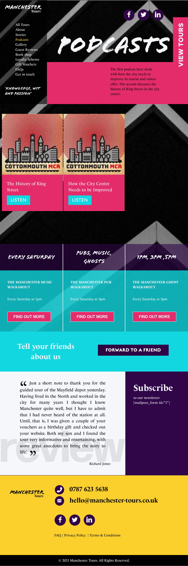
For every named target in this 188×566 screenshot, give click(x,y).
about (41, 356)
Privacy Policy (75, 535)
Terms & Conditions (105, 535)
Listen (20, 200)
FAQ (58, 535)
